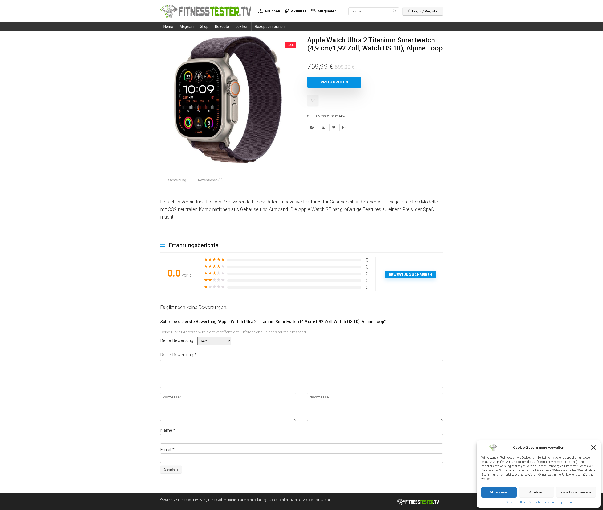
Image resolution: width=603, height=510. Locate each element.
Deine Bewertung (178, 354)
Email (167, 449)
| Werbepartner (310, 500)
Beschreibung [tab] (176, 180)
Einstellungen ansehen (576, 492)
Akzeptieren (499, 492)
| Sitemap (325, 500)
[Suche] (394, 11)
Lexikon (241, 26)
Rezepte (222, 26)
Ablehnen (536, 492)
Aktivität (298, 11)
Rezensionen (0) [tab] (210, 180)
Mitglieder (326, 11)
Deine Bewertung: (177, 340)
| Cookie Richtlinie (278, 500)
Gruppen (272, 11)
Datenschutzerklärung (541, 502)
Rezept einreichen (270, 26)
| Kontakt (295, 500)
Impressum (565, 502)
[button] (593, 447)
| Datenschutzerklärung (252, 500)
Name (167, 430)
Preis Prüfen (334, 82)
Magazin (186, 26)
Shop (204, 26)
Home (168, 26)
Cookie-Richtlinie (516, 502)
